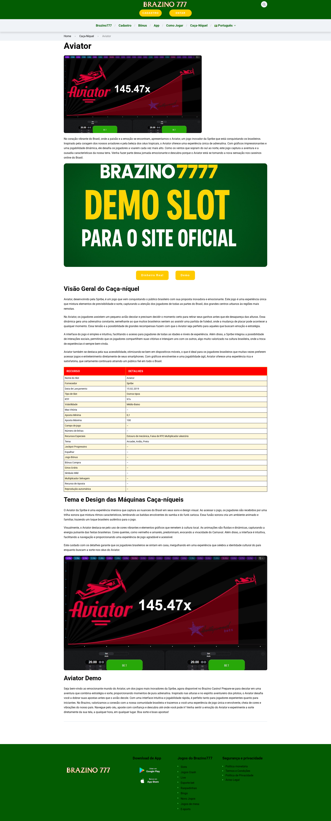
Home (67, 36)
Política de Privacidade (239, 775)
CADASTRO (150, 13)
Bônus (142, 25)
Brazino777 (104, 25)
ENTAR (180, 13)
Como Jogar (174, 25)
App (156, 25)
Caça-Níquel (199, 25)
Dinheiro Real (152, 275)
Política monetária (236, 766)
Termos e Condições (237, 771)
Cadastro (125, 25)
